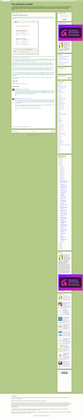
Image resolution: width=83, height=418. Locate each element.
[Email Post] (13, 82)
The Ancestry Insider (22, 4)
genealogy (60, 112)
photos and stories (61, 129)
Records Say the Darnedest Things (63, 56)
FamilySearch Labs (61, 104)
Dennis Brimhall (60, 92)
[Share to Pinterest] (17, 81)
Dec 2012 (61, 166)
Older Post (52, 131)
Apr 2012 (61, 177)
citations (59, 89)
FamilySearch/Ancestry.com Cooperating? (64, 186)
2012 (60, 165)
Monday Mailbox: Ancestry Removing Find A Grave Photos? (66, 346)
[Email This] (12, 81)
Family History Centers (61, 98)
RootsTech (60, 137)
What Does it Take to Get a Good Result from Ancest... (64, 208)
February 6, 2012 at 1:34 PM (26, 98)
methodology (60, 120)
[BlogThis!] (13, 81)
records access (60, 132)
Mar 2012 (61, 178)
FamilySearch (18, 83)
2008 (60, 247)
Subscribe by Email (61, 41)
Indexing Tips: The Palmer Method (66, 310)
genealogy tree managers (62, 114)
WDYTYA (61, 235)
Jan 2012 (61, 241)
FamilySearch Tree (24, 83)
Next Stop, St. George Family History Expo (63, 191)
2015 (60, 161)
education (59, 95)
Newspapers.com (61, 126)
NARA (59, 123)
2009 (60, 246)
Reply (16, 95)
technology (60, 143)
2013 (60, 164)
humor (59, 115)
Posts (60, 70)
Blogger (48, 415)
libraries (59, 118)
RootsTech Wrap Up (63, 196)
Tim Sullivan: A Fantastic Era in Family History (63, 213)
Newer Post (14, 131)
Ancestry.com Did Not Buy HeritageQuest (66, 325)
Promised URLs (62, 203)
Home (33, 131)
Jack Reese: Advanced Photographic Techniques (63, 222)
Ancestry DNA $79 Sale (66, 331)
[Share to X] (14, 81)
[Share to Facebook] (16, 81)
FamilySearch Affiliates (61, 103)
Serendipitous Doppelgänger (62, 195)
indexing (59, 117)
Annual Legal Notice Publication (63, 193)
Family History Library (61, 100)
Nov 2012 (61, 168)
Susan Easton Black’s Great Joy (63, 184)
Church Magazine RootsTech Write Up (63, 200)
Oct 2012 (61, 169)
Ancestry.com (60, 83)
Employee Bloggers (61, 64)
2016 (60, 160)
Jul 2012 (61, 173)
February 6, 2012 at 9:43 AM (24, 89)
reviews (59, 135)
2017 (60, 159)
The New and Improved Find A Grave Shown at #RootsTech (66, 303)
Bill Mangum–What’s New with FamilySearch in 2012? (64, 182)
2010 (60, 244)
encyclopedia (60, 97)
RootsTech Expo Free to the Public (63, 231)
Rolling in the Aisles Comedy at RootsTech (64, 217)
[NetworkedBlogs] (65, 371)
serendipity (60, 140)
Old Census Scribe (18, 98)
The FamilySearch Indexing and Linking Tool (63, 211)
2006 (69, 49)
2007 (60, 248)
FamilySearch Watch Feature (63, 215)
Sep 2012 (61, 170)
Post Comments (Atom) (36, 134)
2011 (60, 243)
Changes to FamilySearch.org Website (63, 237)
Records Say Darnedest (62, 134)
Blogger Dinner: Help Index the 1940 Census (64, 225)
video (59, 148)
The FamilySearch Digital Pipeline (63, 59)
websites (59, 150)
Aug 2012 (61, 172)
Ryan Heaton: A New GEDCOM (63, 220)
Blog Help (59, 84)
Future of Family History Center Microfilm (66, 361)
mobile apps (60, 121)
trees (59, 147)
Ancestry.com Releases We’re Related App (66, 317)
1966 (66, 49)
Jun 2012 (61, 174)
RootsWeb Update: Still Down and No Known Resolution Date (66, 339)
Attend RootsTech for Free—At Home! (64, 240)
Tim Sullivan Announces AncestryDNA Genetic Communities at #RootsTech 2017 (66, 354)
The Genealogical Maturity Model (63, 62)
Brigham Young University (62, 86)
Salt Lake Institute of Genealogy (63, 233)
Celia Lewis (17, 89)
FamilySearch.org (61, 109)
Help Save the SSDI (63, 202)
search (59, 138)
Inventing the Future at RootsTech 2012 (63, 229)
